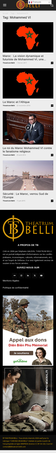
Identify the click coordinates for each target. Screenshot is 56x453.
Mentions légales (11, 280)
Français (36, 2)
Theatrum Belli (9, 63)
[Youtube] (41, 275)
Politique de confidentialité (16, 287)
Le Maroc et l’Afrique (16, 101)
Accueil (5, 13)
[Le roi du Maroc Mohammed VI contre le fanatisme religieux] (28, 128)
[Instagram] (21, 275)
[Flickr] (14, 275)
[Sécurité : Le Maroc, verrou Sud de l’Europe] (28, 175)
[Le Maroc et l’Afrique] (28, 83)
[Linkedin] (28, 275)
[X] (34, 275)
